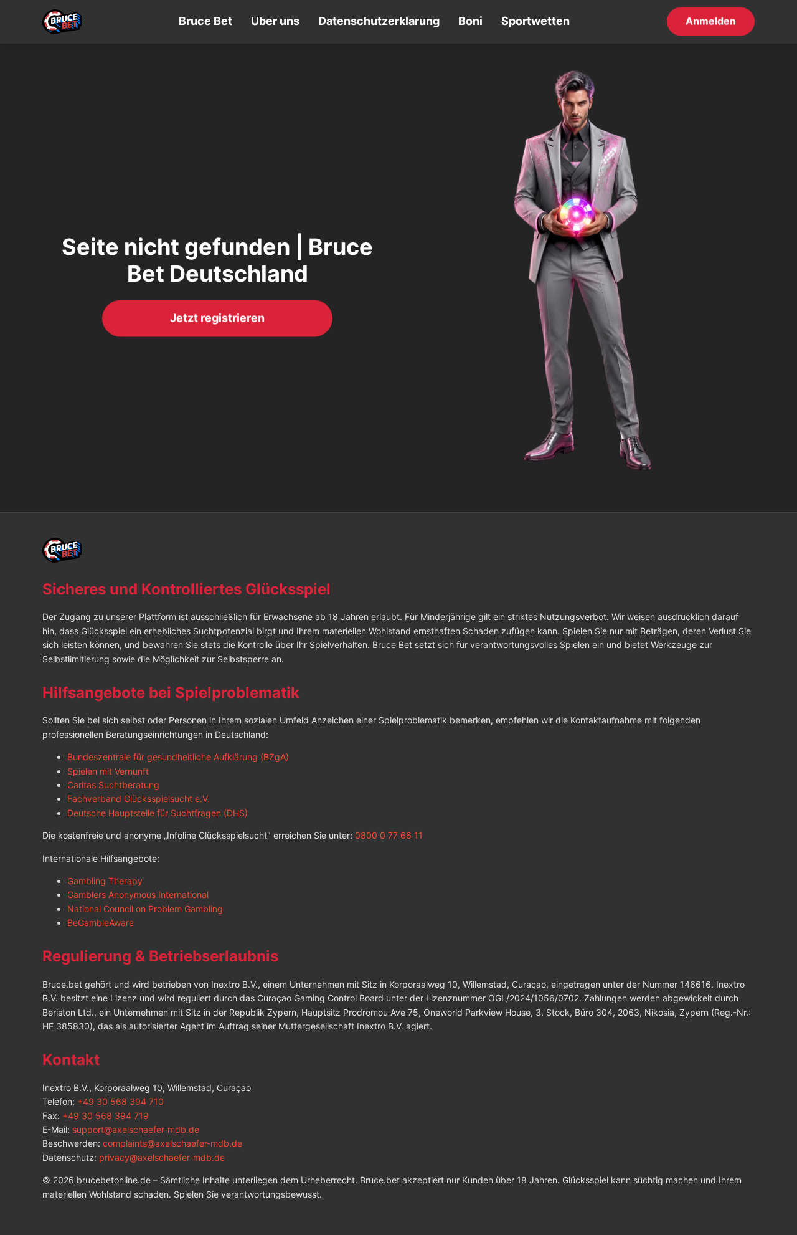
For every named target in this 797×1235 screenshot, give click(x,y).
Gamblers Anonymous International (138, 894)
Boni (470, 20)
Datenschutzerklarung (379, 20)
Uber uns (275, 20)
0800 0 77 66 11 (389, 835)
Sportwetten (535, 20)
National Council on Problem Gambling (145, 909)
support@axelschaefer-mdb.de (135, 1129)
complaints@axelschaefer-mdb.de (172, 1143)
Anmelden (711, 20)
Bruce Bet (205, 20)
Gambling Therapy (105, 880)
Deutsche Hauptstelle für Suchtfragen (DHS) (157, 813)
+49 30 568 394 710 (120, 1101)
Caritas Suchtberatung (113, 785)
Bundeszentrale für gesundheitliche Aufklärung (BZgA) (178, 756)
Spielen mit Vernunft (108, 771)
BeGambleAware (100, 922)
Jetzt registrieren (217, 317)
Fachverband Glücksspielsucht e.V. (138, 798)
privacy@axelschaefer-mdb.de (162, 1157)
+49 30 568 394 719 (105, 1115)
